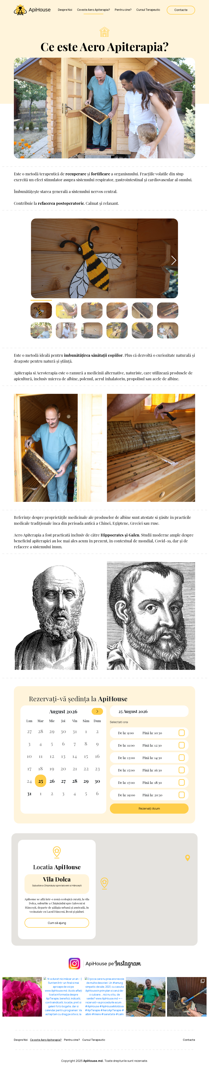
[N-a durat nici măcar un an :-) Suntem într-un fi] (63, 997)
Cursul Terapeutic (148, 10)
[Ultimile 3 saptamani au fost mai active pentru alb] (145, 997)
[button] (104, 883)
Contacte (180, 10)
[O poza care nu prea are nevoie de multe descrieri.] (104, 997)
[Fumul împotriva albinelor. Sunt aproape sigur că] (187, 997)
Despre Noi (65, 10)
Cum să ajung (57, 923)
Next (173, 260)
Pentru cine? (123, 10)
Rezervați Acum (149, 808)
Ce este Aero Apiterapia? (93, 10)
